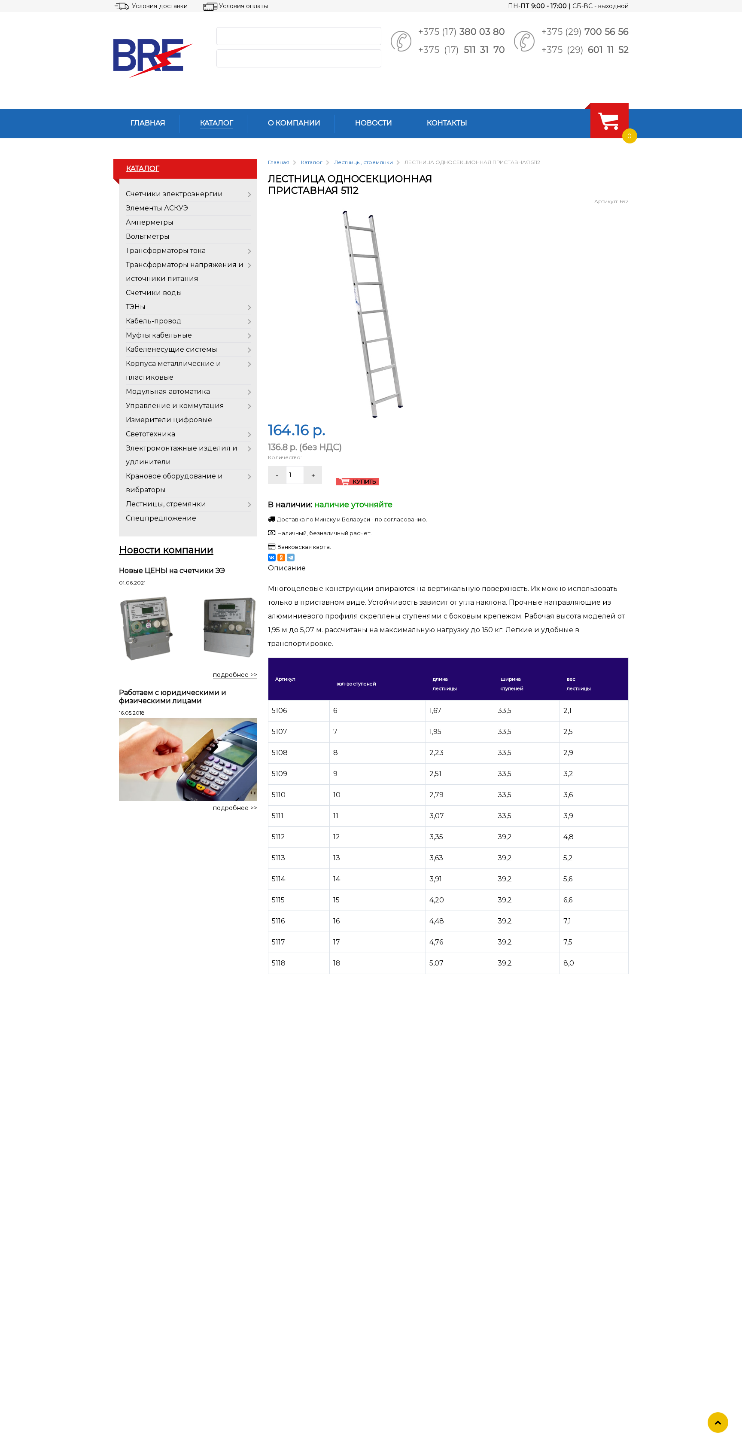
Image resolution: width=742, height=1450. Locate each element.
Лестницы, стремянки (166, 504)
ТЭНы (136, 307)
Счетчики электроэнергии (174, 194)
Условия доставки (160, 6)
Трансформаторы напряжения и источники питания (184, 272)
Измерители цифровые (169, 420)
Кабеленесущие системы (171, 349)
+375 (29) (585, 31)
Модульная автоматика (168, 391)
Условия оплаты (243, 6)
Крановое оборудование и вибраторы (174, 483)
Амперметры (149, 222)
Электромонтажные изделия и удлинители (181, 455)
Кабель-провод (154, 321)
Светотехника (150, 434)
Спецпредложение (161, 518)
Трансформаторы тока (166, 251)
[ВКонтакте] (272, 557)
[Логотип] (158, 58)
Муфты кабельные (159, 335)
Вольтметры (148, 236)
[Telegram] (291, 557)
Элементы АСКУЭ (157, 208)
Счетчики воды (154, 293)
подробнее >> (235, 675)
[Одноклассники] (281, 557)
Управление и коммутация (175, 406)
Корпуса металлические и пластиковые (173, 370)
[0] (608, 120)
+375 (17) (461, 31)
